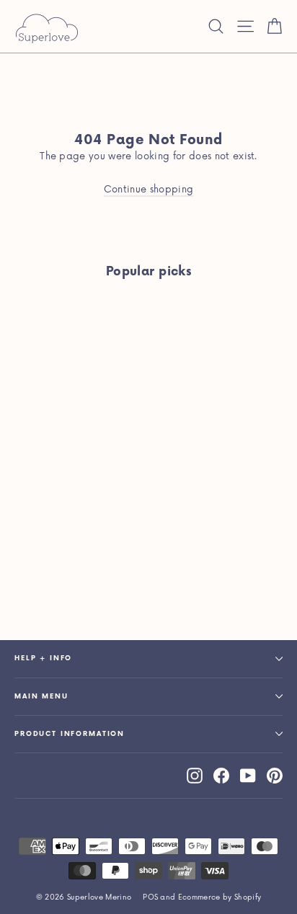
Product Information (69, 734)
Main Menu (41, 697)
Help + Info (43, 658)
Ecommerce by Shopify (220, 897)
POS (150, 897)
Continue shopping (149, 189)
